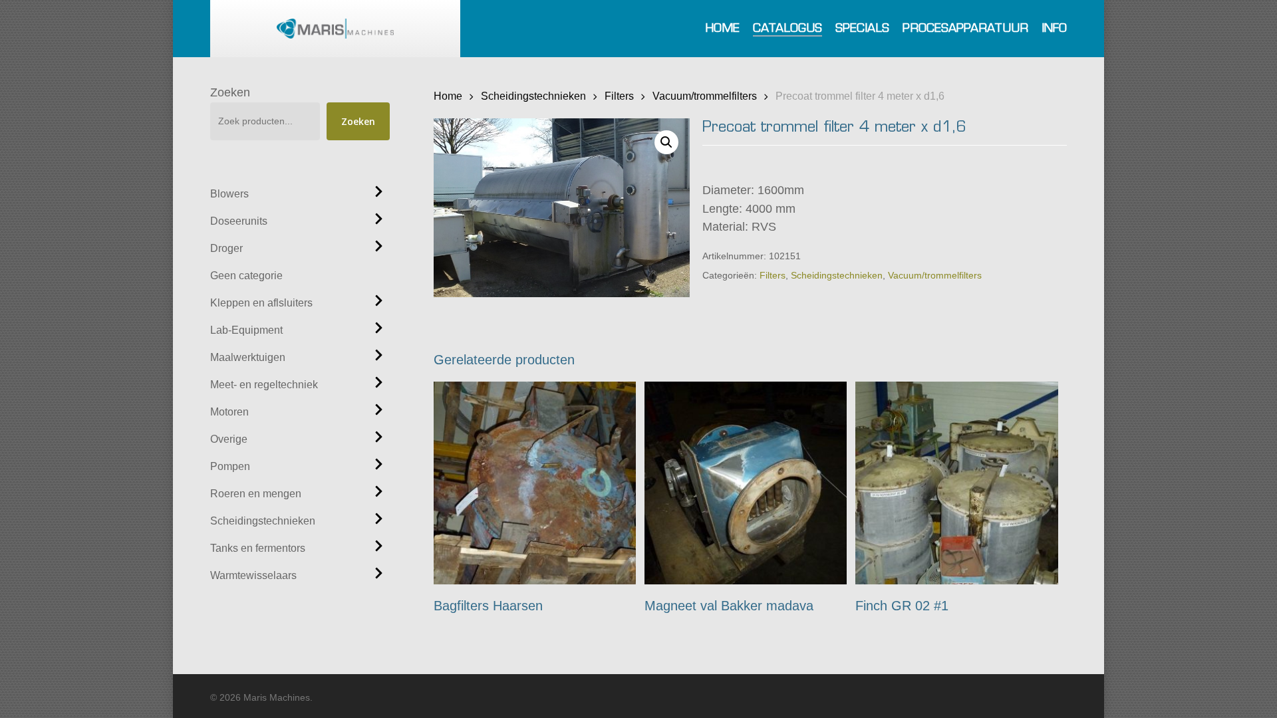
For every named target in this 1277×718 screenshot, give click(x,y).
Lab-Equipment (246, 330)
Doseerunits (238, 221)
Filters (619, 96)
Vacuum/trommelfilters (704, 96)
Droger (226, 248)
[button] (666, 142)
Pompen (230, 466)
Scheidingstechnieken (262, 521)
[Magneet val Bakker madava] (745, 483)
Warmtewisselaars (253, 575)
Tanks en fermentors (257, 548)
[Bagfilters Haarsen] (535, 483)
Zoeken (230, 92)
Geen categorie (246, 275)
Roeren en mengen (255, 493)
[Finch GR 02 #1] (956, 483)
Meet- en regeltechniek (264, 384)
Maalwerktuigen (247, 357)
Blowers (229, 193)
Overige (228, 439)
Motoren (229, 412)
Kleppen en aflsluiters (261, 302)
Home (448, 96)
